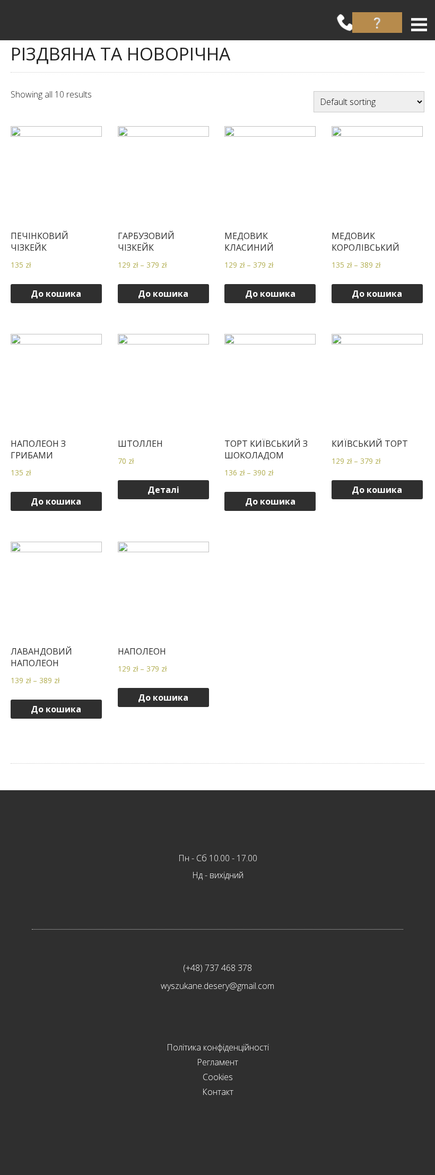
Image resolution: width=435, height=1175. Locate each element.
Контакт (217, 1092)
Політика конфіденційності (218, 1047)
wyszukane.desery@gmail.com (217, 986)
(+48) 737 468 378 (217, 968)
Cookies (218, 1077)
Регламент (217, 1062)
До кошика (56, 293)
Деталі (163, 490)
